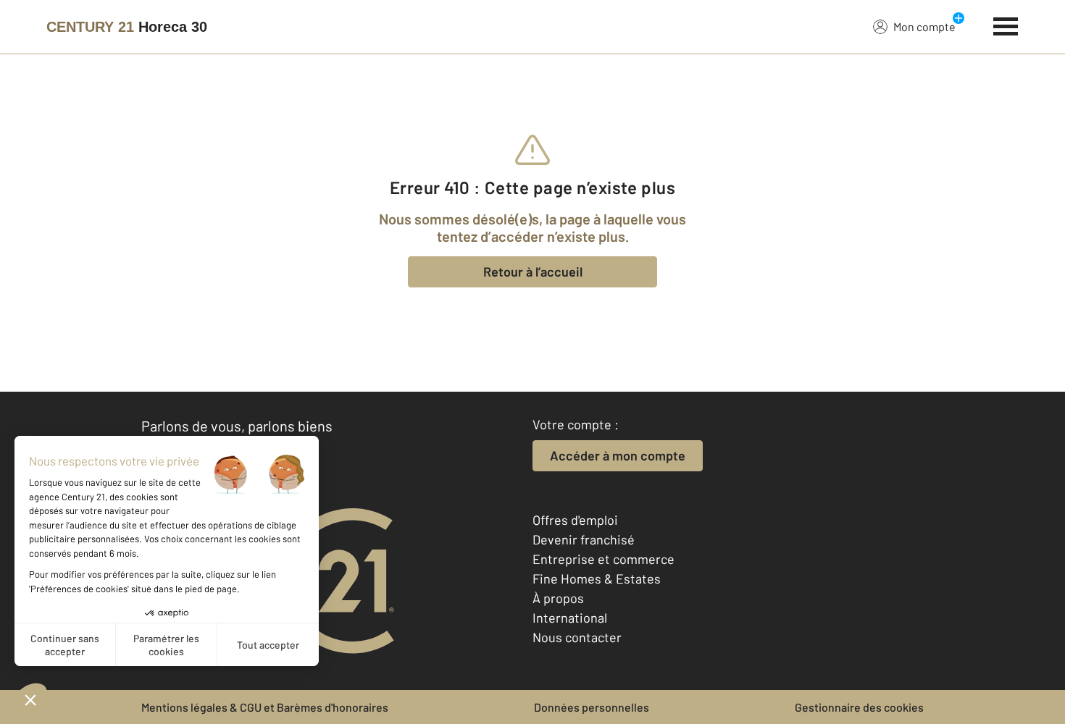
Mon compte (924, 26)
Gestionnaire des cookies (859, 707)
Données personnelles (591, 707)
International (569, 618)
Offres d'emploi (575, 520)
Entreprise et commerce (603, 559)
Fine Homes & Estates (596, 578)
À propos (558, 598)
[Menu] (1006, 24)
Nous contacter (577, 637)
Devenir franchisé (583, 539)
